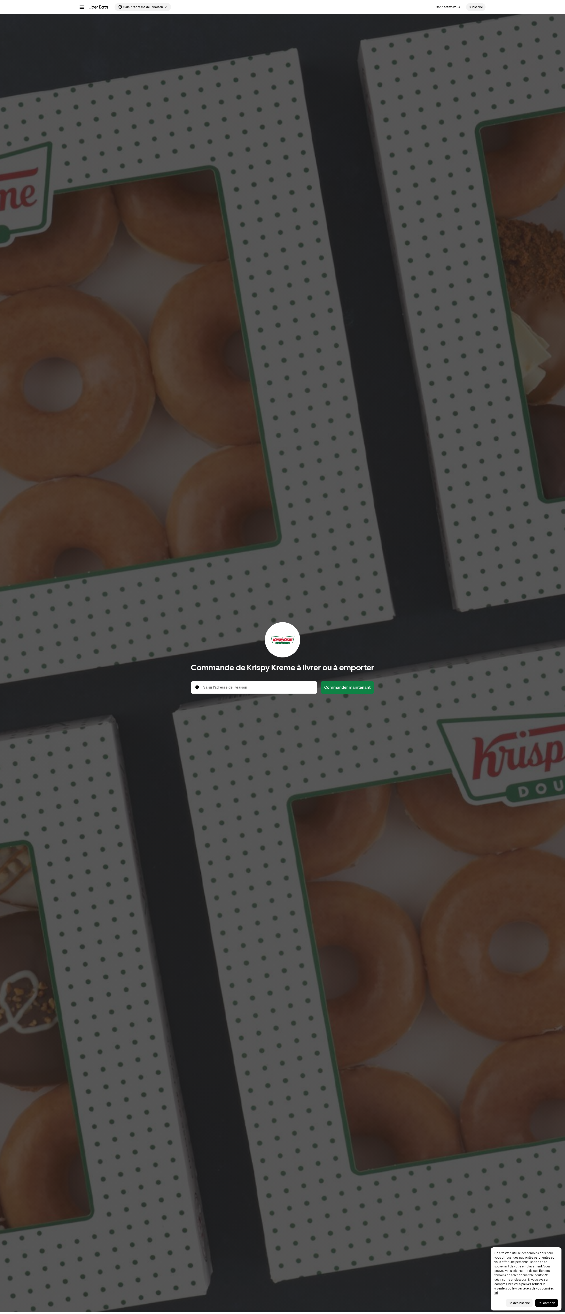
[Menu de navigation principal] (81, 7)
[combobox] (257, 687)
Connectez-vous (448, 7)
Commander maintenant (347, 687)
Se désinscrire (519, 1303)
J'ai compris (546, 1303)
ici (496, 1293)
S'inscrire (476, 7)
